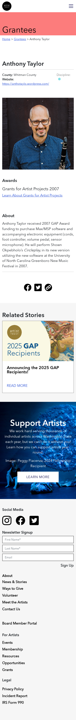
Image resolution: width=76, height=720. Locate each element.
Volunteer (10, 595)
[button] (59, 79)
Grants (7, 669)
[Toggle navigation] (71, 6)
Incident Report (14, 696)
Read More (17, 385)
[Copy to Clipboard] (48, 289)
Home (6, 39)
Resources (10, 656)
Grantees (20, 39)
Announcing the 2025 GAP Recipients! (33, 369)
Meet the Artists (15, 602)
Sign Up (67, 565)
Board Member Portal (19, 623)
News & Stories (14, 582)
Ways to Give (12, 588)
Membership (12, 649)
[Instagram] (6, 521)
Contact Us (11, 609)
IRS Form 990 (13, 702)
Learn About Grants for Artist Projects (32, 195)
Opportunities (13, 663)
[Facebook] (29, 289)
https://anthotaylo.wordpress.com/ (25, 84)
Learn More (38, 477)
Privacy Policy (13, 689)
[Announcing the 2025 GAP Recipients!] (38, 341)
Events (7, 642)
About (7, 575)
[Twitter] (39, 289)
